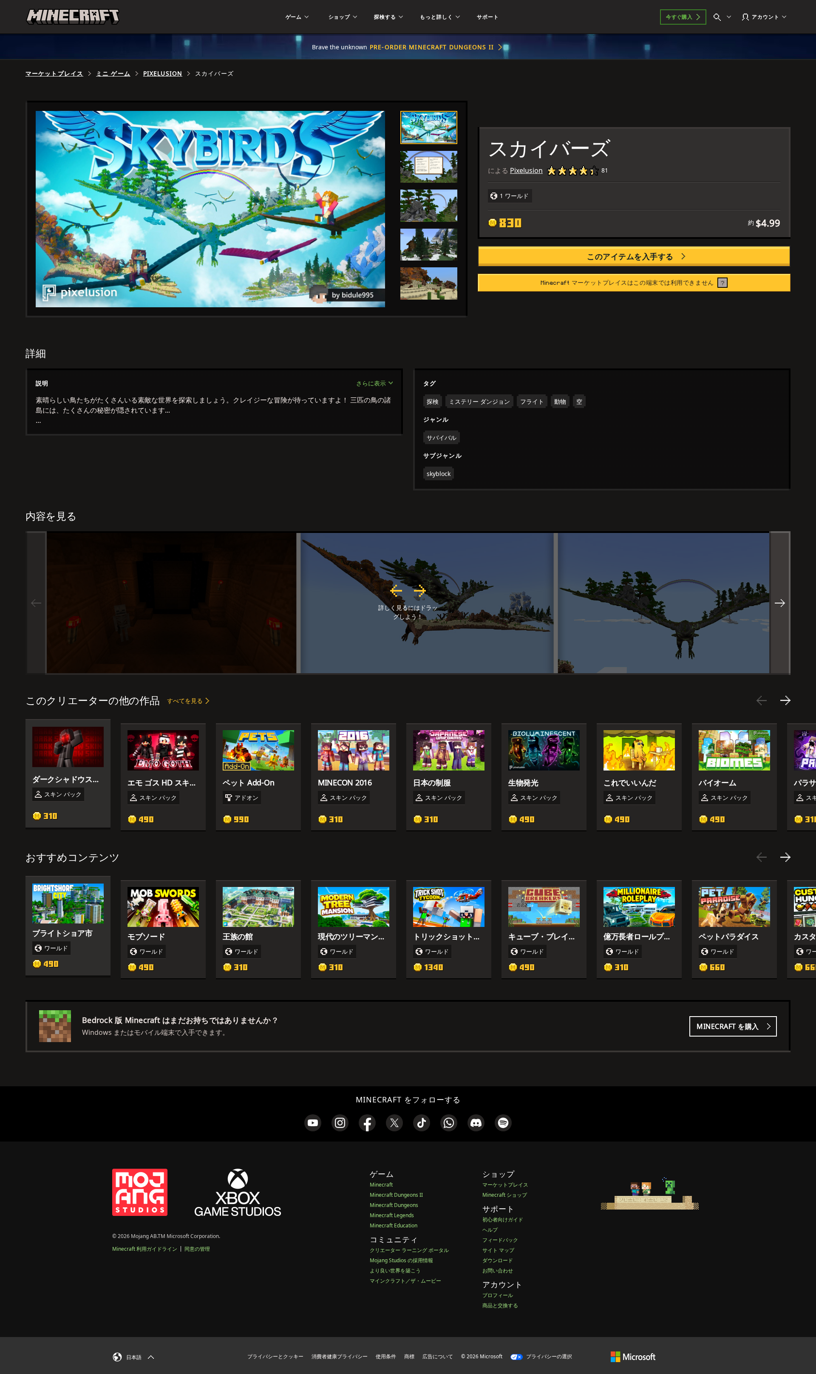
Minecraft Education (393, 1225)
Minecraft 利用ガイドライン (144, 1249)
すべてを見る (185, 701)
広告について (437, 1356)
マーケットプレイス (54, 73)
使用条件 (386, 1356)
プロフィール (497, 1295)
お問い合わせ (497, 1270)
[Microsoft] (633, 1356)
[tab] (428, 127)
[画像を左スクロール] (36, 603)
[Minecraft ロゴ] (73, 17)
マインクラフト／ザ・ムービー (405, 1280)
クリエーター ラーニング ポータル (409, 1250)
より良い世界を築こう (395, 1270)
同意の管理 (197, 1249)
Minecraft (381, 1184)
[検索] (724, 17)
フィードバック (500, 1240)
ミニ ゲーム (113, 73)
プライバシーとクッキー (275, 1356)
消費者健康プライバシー (340, 1356)
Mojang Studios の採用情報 (401, 1260)
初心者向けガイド (502, 1219)
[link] (312, 1122)
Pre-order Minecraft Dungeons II (432, 47)
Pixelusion (162, 73)
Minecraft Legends (392, 1215)
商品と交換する (500, 1305)
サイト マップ (498, 1250)
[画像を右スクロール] (779, 603)
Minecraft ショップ (504, 1194)
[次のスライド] (785, 700)
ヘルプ (490, 1229)
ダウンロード (497, 1260)
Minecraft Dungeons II (396, 1194)
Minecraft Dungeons (394, 1205)
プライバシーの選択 (548, 1356)
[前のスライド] (761, 700)
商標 (409, 1356)
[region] (408, 603)
